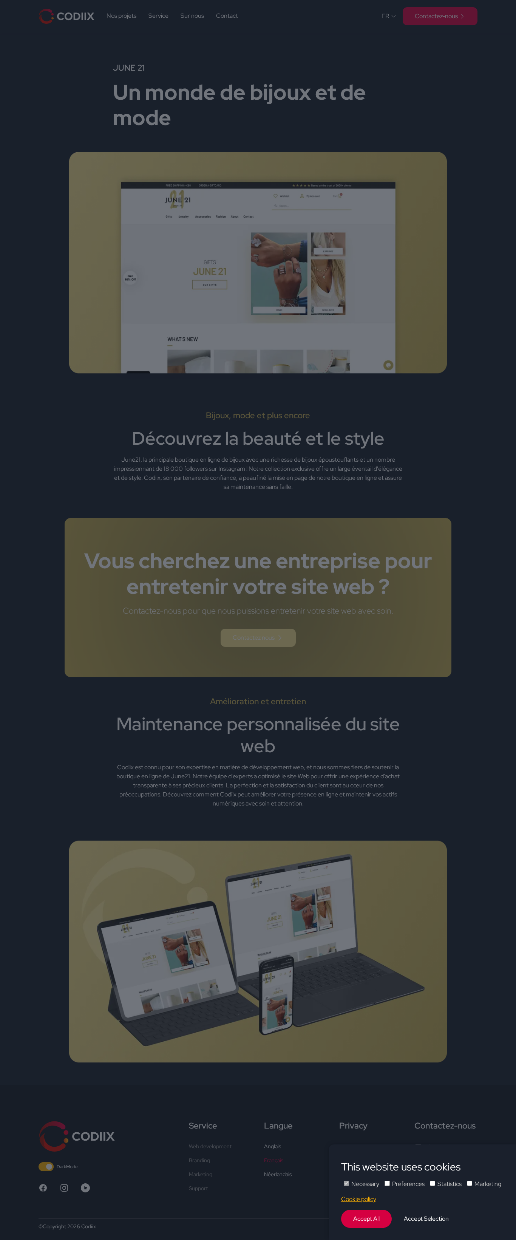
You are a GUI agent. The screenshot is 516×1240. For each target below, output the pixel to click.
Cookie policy (358, 1199)
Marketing (487, 1184)
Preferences (408, 1184)
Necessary (365, 1184)
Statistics (449, 1184)
